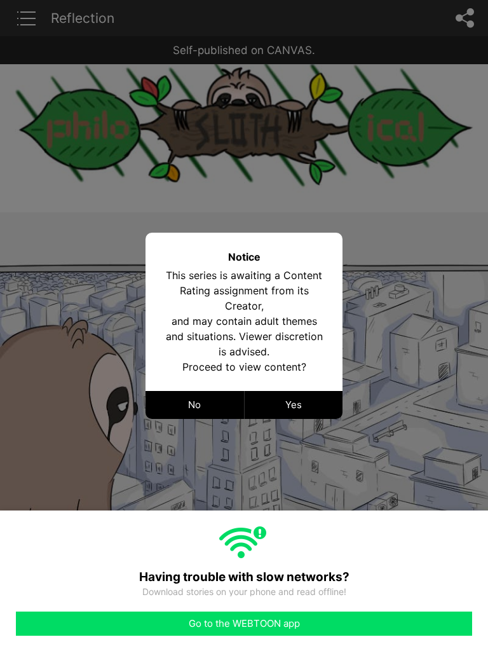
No (194, 405)
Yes (293, 405)
